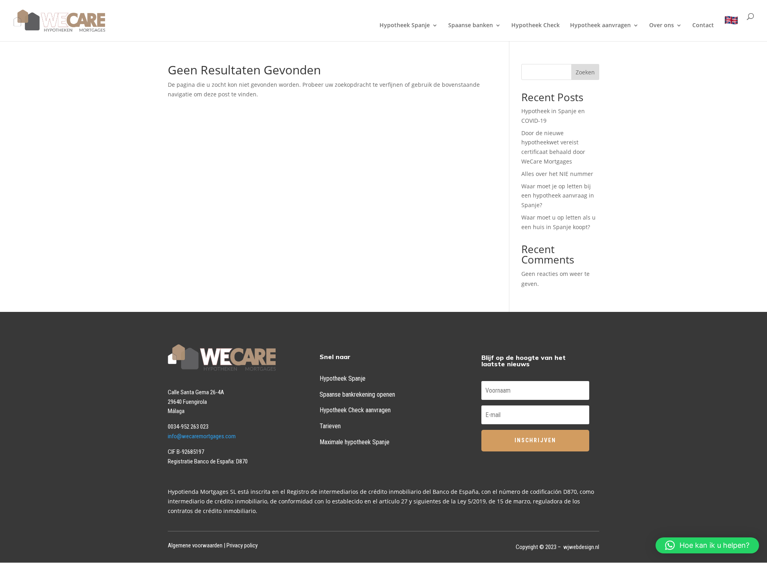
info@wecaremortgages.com (202, 436)
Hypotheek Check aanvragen (355, 410)
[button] (707, 545)
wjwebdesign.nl (581, 547)
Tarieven (330, 426)
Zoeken (585, 72)
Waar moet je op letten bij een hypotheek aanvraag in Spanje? (557, 195)
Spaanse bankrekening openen (357, 394)
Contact (703, 25)
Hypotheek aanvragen (600, 25)
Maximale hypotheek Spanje (354, 442)
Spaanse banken (470, 25)
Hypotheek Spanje (405, 25)
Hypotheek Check (535, 25)
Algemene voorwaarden (195, 545)
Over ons (661, 25)
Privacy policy (242, 545)
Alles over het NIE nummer (557, 174)
